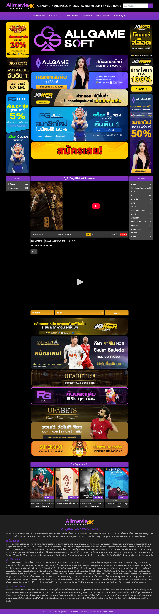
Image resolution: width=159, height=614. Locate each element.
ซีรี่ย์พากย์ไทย (72, 15)
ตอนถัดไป (116, 312)
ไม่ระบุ (40, 234)
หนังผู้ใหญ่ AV (120, 15)
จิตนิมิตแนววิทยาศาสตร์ (55, 240)
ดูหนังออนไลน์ (39, 15)
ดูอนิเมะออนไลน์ (103, 15)
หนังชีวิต (71, 240)
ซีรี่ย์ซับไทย (87, 15)
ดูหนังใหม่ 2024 (56, 15)
